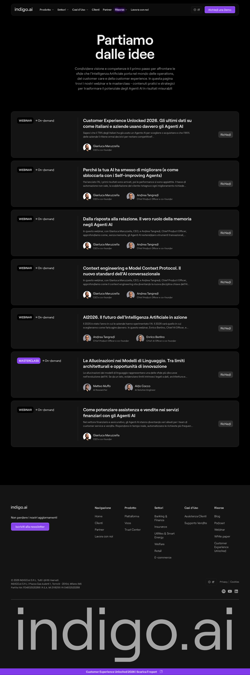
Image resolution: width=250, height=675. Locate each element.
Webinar (219, 529)
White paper (222, 536)
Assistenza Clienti (195, 516)
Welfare (159, 544)
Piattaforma (132, 516)
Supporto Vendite (195, 523)
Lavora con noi (104, 536)
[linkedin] (223, 591)
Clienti (99, 523)
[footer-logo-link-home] (34, 508)
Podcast (219, 523)
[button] (196, 9)
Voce (128, 523)
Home (98, 516)
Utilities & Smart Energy (164, 535)
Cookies (234, 581)
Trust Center (133, 529)
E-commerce (162, 557)
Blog (217, 516)
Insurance (160, 526)
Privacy (223, 581)
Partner (99, 529)
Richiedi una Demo (219, 9)
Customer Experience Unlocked (221, 546)
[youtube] (230, 591)
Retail (157, 550)
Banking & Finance (160, 518)
